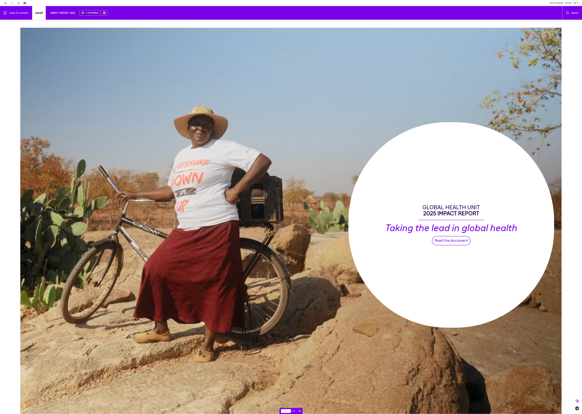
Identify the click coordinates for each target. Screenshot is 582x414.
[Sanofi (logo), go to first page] (39, 13)
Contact (568, 3)
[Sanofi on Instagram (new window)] (18, 3)
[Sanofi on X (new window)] (12, 3)
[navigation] (300, 411)
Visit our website (556, 3)
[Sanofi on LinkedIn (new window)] (5, 3)
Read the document (451, 240)
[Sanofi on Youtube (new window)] (25, 3)
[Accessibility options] (104, 13)
